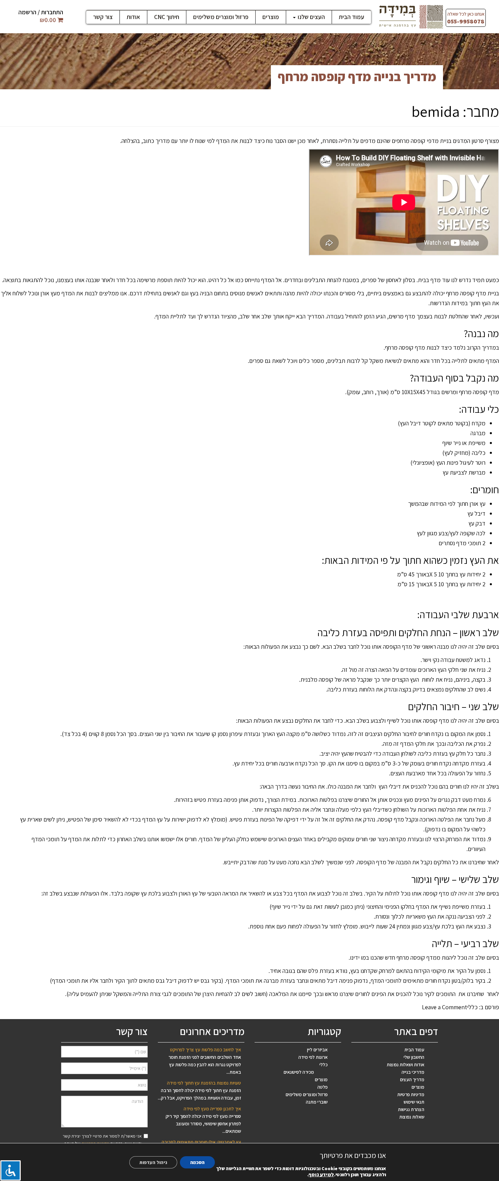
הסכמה (197, 1162)
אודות (133, 17)
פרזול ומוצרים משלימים (220, 17)
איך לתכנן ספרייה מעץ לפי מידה (212, 1109)
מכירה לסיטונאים (298, 1072)
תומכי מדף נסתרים (460, 543)
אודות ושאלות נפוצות (405, 1065)
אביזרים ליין (317, 1050)
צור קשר (103, 17)
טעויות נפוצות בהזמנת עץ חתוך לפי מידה (204, 1083)
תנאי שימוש (414, 1102)
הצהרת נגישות (411, 1109)
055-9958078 (465, 21)
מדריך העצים (412, 1079)
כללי (472, 1007)
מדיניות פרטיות (410, 1094)
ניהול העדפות (153, 1162)
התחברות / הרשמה (40, 12)
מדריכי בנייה (413, 1072)
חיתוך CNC (166, 17)
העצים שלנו (310, 17)
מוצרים (270, 17)
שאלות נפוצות (411, 1117)
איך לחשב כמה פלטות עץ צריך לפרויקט (205, 1050)
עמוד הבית (351, 17)
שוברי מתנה (317, 1102)
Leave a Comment (444, 1007)
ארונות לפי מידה (313, 1057)
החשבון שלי (414, 1057)
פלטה (322, 1087)
